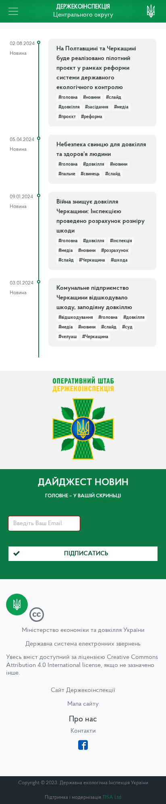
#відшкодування (75, 317)
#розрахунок (115, 250)
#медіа (121, 107)
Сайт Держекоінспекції (83, 690)
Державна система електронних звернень (83, 644)
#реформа (91, 116)
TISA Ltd (111, 797)
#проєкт (67, 116)
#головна (68, 97)
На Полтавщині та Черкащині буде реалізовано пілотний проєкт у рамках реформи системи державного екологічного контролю (96, 68)
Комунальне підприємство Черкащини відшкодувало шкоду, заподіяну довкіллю (94, 298)
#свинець (90, 174)
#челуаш (67, 336)
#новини (91, 97)
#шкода (119, 260)
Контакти (83, 731)
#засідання (96, 107)
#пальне (66, 174)
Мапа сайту (83, 704)
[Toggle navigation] (13, 11)
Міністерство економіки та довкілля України (83, 630)
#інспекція (121, 241)
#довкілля (69, 107)
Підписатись (86, 554)
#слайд (113, 97)
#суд (127, 327)
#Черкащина (92, 260)
